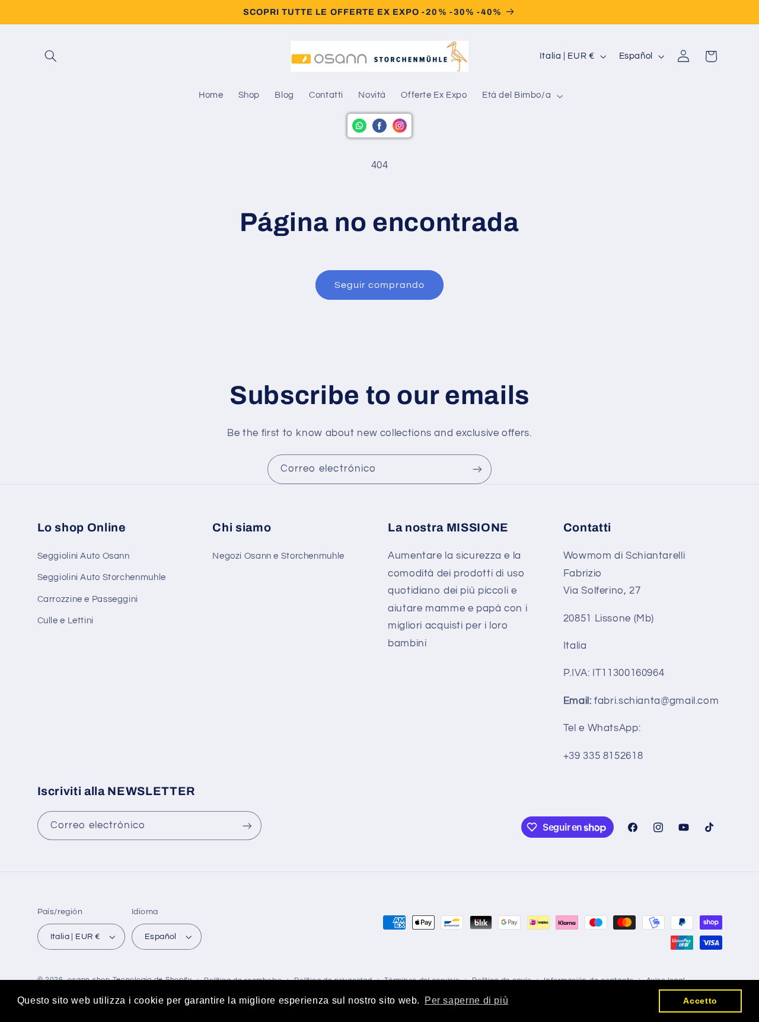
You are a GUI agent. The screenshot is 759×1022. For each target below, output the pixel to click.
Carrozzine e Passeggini (88, 599)
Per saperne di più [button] (466, 1000)
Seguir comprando (379, 285)
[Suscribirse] (477, 468)
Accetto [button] (700, 1000)
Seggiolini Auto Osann (83, 556)
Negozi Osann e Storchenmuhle (278, 556)
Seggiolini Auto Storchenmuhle (101, 577)
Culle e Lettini (65, 620)
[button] (51, 56)
